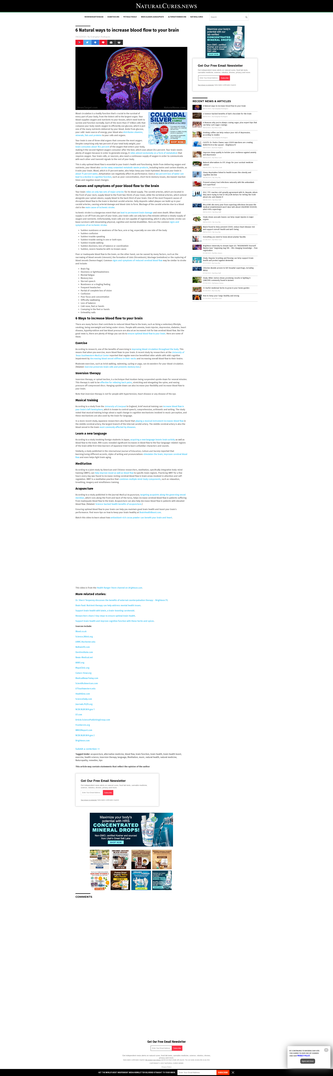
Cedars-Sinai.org (83, 673)
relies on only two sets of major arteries (105, 192)
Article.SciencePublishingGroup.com (92, 720)
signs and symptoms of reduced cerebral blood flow (137, 260)
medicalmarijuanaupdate (152, 17)
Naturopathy (81, 760)
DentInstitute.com (84, 652)
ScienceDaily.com (83, 699)
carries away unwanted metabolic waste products (124, 167)
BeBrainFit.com (82, 647)
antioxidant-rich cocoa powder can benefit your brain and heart (141, 517)
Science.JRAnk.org (84, 636)
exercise (79, 757)
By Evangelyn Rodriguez (220, 109)
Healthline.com (82, 694)
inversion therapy (108, 757)
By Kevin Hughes (217, 148)
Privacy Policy (166, 1067)
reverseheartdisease (94, 17)
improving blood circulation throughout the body (155, 349)
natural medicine (168, 757)
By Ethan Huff (217, 200)
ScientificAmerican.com (86, 683)
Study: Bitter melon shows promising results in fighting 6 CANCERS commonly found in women (226, 279)
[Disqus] (131, 932)
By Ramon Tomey (217, 283)
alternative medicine (114, 754)
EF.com (78, 714)
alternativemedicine (177, 17)
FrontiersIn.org (82, 725)
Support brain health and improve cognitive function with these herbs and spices (114, 621)
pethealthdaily (130, 17)
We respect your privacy (153, 1060)
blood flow (130, 754)
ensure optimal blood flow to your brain (146, 333)
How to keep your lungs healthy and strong (221, 296)
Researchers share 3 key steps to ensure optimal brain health (105, 616)
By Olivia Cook (217, 128)
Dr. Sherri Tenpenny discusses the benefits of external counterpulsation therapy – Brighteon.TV (121, 600)
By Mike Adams (217, 253)
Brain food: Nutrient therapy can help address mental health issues (108, 605)
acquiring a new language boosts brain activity (152, 439)
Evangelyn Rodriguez (100, 37)
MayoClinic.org (82, 668)
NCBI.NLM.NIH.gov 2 (85, 735)
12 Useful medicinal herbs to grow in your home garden (226, 288)
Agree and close (308, 1061)
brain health (156, 754)
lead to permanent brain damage (137, 212)
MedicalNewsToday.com (86, 678)
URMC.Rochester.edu (85, 642)
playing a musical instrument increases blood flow (159, 421)
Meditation (132, 757)
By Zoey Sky (216, 177)
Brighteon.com (82, 740)
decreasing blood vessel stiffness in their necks (113, 358)
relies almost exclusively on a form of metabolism (153, 153)
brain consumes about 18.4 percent (92, 147)
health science (92, 757)
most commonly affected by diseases (117, 427)
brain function (142, 754)
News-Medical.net (84, 657)
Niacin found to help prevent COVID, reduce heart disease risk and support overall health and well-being (229, 228)
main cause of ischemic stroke (99, 207)
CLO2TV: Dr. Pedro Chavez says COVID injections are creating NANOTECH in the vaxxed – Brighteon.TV (228, 143)
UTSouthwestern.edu (85, 688)
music (142, 757)
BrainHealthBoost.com (150, 512)
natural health (152, 757)
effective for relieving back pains (116, 382)
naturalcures (196, 17)
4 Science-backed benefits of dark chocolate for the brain (227, 114)
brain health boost (172, 754)
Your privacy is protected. (89, 800)
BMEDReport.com (83, 730)
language (122, 757)
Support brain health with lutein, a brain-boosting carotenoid (104, 610)
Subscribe (223, 1072)
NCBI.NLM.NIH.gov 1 (84, 709)
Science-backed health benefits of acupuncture (118, 504)
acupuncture (97, 754)
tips (101, 760)
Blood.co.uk (81, 631)
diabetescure (113, 17)
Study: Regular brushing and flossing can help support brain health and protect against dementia (228, 259)
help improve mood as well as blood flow (114, 473)
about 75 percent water (86, 174)
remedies (93, 760)
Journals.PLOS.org (83, 704)
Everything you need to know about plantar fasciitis (224, 237)
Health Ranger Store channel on (119, 588)
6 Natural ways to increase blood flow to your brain (224, 106)
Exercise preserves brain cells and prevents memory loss (112, 367)
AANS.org (79, 662)
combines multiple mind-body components (140, 479)
